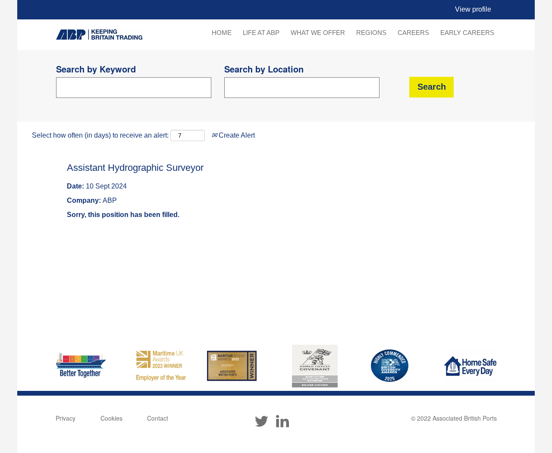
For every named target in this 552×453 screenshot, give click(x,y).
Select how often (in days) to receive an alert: (100, 135)
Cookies (111, 418)
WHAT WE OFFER (318, 32)
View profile (473, 9)
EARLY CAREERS (467, 32)
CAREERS (413, 32)
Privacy (65, 418)
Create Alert (236, 135)
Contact (157, 418)
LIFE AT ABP (261, 32)
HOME (222, 32)
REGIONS (371, 32)
